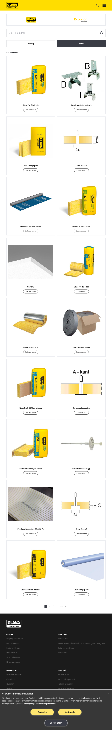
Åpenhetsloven (13, 657)
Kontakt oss (63, 674)
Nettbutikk (63, 652)
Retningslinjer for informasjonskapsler (40, 704)
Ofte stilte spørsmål (67, 679)
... (57, 606)
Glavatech (10, 679)
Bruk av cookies (13, 662)
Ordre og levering (66, 688)
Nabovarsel (63, 638)
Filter (81, 44)
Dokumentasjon (30, 110)
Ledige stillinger (13, 648)
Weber (9, 688)
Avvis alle (42, 712)
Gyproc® (10, 684)
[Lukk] (109, 693)
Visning (31, 44)
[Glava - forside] (12, 5)
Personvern (11, 652)
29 (61, 606)
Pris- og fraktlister (66, 648)
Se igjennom (56, 723)
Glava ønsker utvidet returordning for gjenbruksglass (81, 643)
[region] (56, 709)
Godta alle (70, 712)
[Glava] (31, 20)
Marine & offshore (14, 674)
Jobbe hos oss (13, 643)
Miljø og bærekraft (14, 638)
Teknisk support (65, 684)
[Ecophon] (81, 20)
